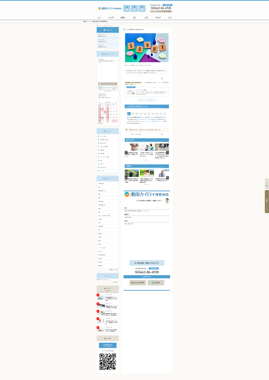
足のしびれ (129, 117)
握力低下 (139, 117)
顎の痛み (156, 119)
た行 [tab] (141, 113)
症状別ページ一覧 (113, 269)
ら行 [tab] (161, 113)
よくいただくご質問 (141, 90)
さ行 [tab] (137, 113)
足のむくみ (138, 119)
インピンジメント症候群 (149, 121)
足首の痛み (163, 117)
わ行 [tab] (165, 113)
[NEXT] (116, 102)
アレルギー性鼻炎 (150, 119)
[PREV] (99, 102)
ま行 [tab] (153, 113)
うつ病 (156, 121)
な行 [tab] (145, 113)
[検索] (161, 78)
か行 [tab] (133, 113)
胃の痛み (130, 121)
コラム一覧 (115, 282)
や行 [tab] (157, 113)
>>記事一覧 (108, 291)
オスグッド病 (161, 121)
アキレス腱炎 (153, 117)
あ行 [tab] (129, 113)
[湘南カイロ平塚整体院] (110, 8)
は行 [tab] (149, 113)
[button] (126, 152)
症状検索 (267, 183)
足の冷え (143, 119)
